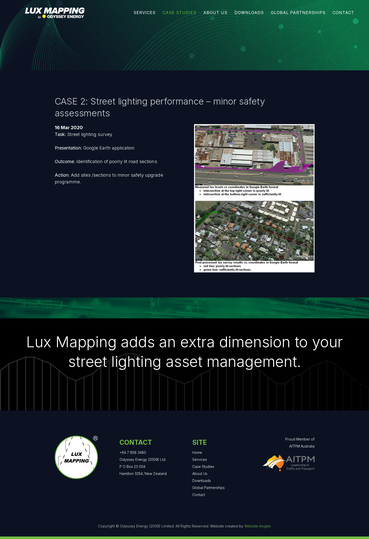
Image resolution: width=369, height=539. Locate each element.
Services (199, 459)
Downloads (201, 480)
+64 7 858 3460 (132, 452)
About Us (199, 473)
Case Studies (203, 466)
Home (197, 452)
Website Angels (257, 526)
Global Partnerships (208, 487)
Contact (198, 495)
